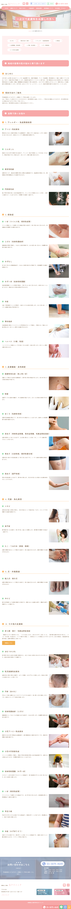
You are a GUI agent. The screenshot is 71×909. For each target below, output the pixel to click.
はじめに (12, 40)
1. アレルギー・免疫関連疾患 (42, 40)
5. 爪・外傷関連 (45, 45)
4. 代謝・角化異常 (31, 45)
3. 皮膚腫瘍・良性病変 (15, 45)
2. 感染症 (58, 40)
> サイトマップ (5, 895)
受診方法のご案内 (25, 40)
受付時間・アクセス (60, 8)
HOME (6, 8)
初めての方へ (22, 8)
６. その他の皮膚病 (14, 50)
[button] (8, 643)
